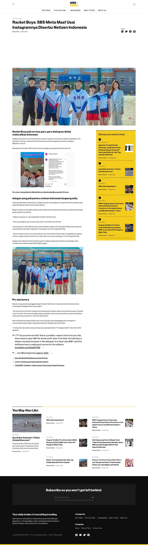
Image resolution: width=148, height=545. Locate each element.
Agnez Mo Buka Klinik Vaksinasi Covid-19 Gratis (31, 358)
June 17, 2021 (42, 353)
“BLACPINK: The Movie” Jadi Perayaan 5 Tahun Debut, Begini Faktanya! (39, 365)
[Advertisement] (74, 53)
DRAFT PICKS (89, 10)
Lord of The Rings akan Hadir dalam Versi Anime (31, 362)
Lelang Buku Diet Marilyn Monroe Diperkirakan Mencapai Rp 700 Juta (44, 192)
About (77, 528)
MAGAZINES (75, 10)
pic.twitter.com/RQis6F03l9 (27, 347)
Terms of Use (97, 528)
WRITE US (102, 10)
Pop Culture (17, 18)
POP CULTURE (60, 10)
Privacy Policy (86, 528)
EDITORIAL (46, 10)
